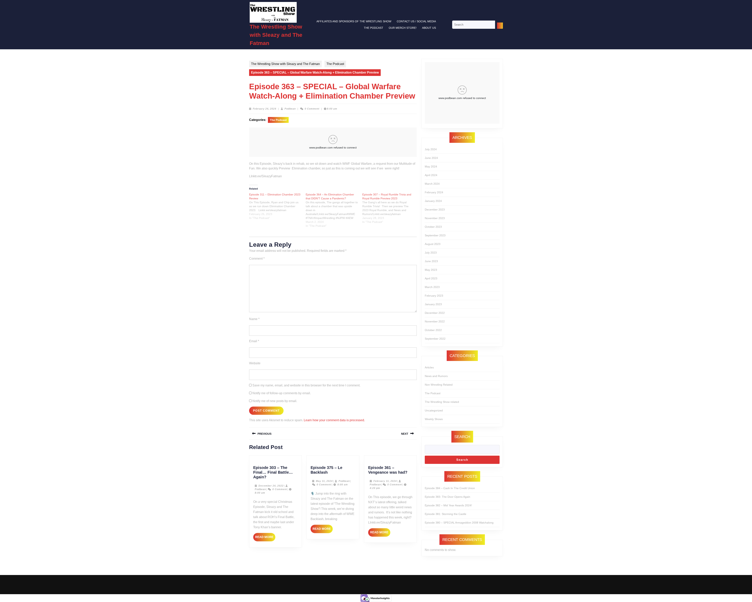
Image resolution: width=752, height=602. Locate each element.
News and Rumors (436, 376)
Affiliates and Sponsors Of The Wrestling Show (353, 21)
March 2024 (432, 183)
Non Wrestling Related (439, 384)
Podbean (290, 108)
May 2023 (431, 269)
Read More (265, 538)
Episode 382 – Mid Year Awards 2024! (448, 505)
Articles (429, 367)
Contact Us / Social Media (416, 21)
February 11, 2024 (385, 481)
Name (254, 319)
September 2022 (435, 338)
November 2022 (435, 321)
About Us (429, 27)
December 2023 (435, 209)
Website (254, 363)
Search (462, 437)
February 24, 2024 (264, 108)
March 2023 (432, 287)
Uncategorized (434, 410)
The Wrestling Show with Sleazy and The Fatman (276, 35)
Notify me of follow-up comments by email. (281, 393)
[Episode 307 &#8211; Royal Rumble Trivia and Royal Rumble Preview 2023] (390, 208)
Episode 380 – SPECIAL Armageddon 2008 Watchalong (459, 522)
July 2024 (431, 149)
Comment (257, 258)
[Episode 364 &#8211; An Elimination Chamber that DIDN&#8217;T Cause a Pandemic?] (334, 210)
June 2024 (431, 157)
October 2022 (433, 330)
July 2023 (431, 252)
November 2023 (435, 218)
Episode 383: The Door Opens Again (447, 496)
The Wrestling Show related (442, 401)
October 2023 (433, 226)
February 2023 (434, 295)
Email (254, 341)
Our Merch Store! (403, 27)
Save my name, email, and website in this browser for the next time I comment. (306, 385)
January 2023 (433, 304)
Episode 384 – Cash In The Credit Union (450, 488)
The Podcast (373, 27)
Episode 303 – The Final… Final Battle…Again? (273, 472)
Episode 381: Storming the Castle (445, 514)
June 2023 (431, 261)
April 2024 (431, 175)
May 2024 (431, 166)
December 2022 (435, 312)
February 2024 (434, 192)
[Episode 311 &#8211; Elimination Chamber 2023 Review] (277, 206)
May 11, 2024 (324, 481)
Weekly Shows (434, 419)
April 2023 (431, 278)
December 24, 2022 (271, 485)
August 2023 (432, 244)
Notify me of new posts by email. (274, 401)
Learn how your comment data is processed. (334, 420)
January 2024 (433, 200)
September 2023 (435, 235)
